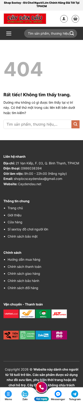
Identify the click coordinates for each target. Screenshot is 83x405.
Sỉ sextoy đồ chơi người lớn (28, 229)
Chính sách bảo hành (23, 281)
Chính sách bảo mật (23, 236)
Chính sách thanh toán (24, 267)
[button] (75, 19)
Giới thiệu (14, 215)
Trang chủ (15, 208)
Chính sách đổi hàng (23, 288)
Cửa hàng (15, 222)
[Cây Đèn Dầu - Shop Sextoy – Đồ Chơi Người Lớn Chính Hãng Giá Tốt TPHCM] (24, 18)
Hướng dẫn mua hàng (24, 259)
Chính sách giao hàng (24, 273)
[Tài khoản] (64, 19)
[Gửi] (75, 124)
